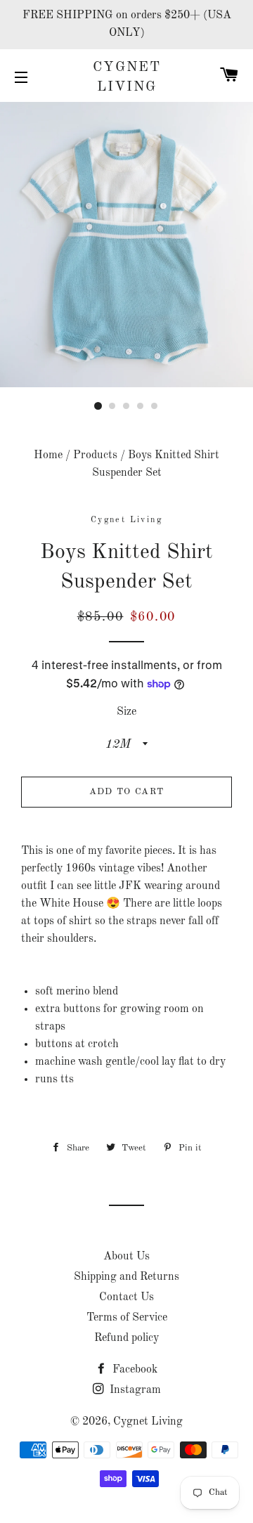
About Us (126, 1256)
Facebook (133, 1369)
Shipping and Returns (126, 1277)
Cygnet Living (127, 77)
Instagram (134, 1390)
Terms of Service (126, 1317)
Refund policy (126, 1338)
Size (126, 712)
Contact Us (126, 1297)
